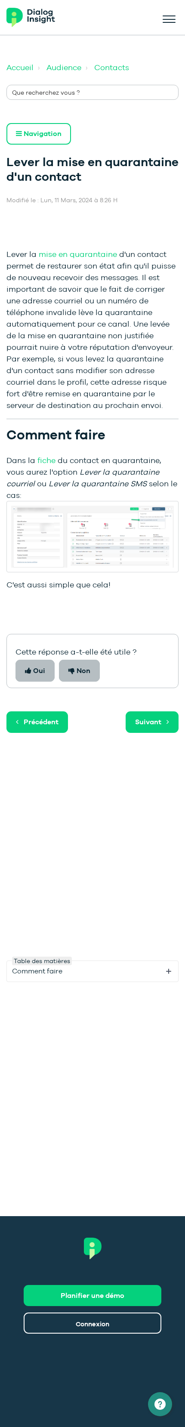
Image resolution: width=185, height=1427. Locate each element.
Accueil (20, 67)
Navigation (42, 134)
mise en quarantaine (78, 254)
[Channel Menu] (160, 1404)
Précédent (41, 722)
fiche (46, 460)
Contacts (111, 67)
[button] (169, 17)
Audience (63, 67)
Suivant (148, 722)
